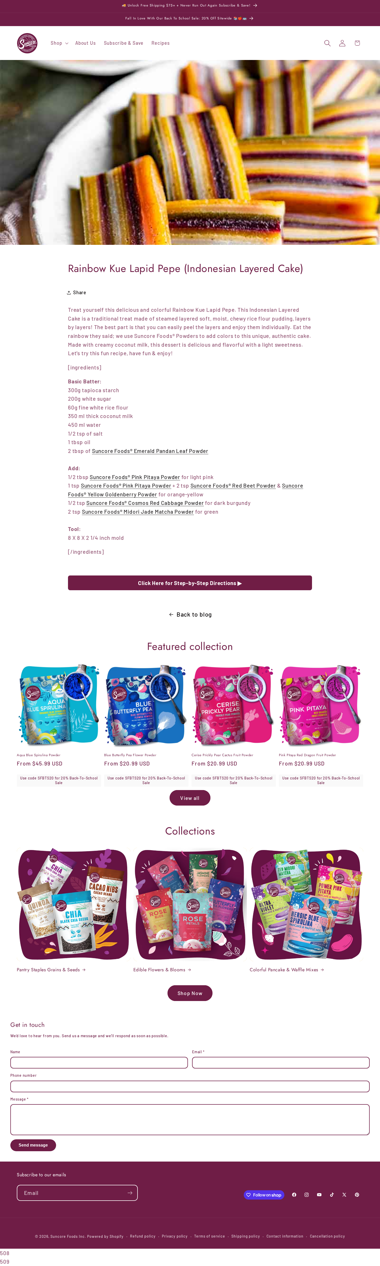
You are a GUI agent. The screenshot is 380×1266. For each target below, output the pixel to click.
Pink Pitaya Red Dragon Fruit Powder (307, 755)
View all (190, 798)
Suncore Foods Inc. (68, 1236)
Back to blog (194, 614)
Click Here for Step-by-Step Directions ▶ (190, 583)
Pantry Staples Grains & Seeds (48, 970)
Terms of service (209, 1236)
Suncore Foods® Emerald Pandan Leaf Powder (150, 451)
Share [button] (79, 292)
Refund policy (143, 1236)
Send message (33, 1145)
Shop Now (190, 993)
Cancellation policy (327, 1236)
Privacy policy (175, 1236)
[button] (59, 43)
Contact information (285, 1236)
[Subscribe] (130, 1193)
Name (15, 1052)
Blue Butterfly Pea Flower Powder (130, 755)
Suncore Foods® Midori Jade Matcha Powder (138, 511)
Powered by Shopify (105, 1236)
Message (19, 1099)
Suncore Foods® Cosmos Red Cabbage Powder (145, 502)
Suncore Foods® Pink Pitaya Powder (135, 477)
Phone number (23, 1075)
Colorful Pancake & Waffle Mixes (284, 970)
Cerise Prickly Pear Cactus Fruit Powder (222, 755)
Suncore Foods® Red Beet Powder (233, 485)
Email (198, 1052)
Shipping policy (245, 1236)
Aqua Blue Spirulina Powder (38, 755)
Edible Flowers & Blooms (159, 970)
